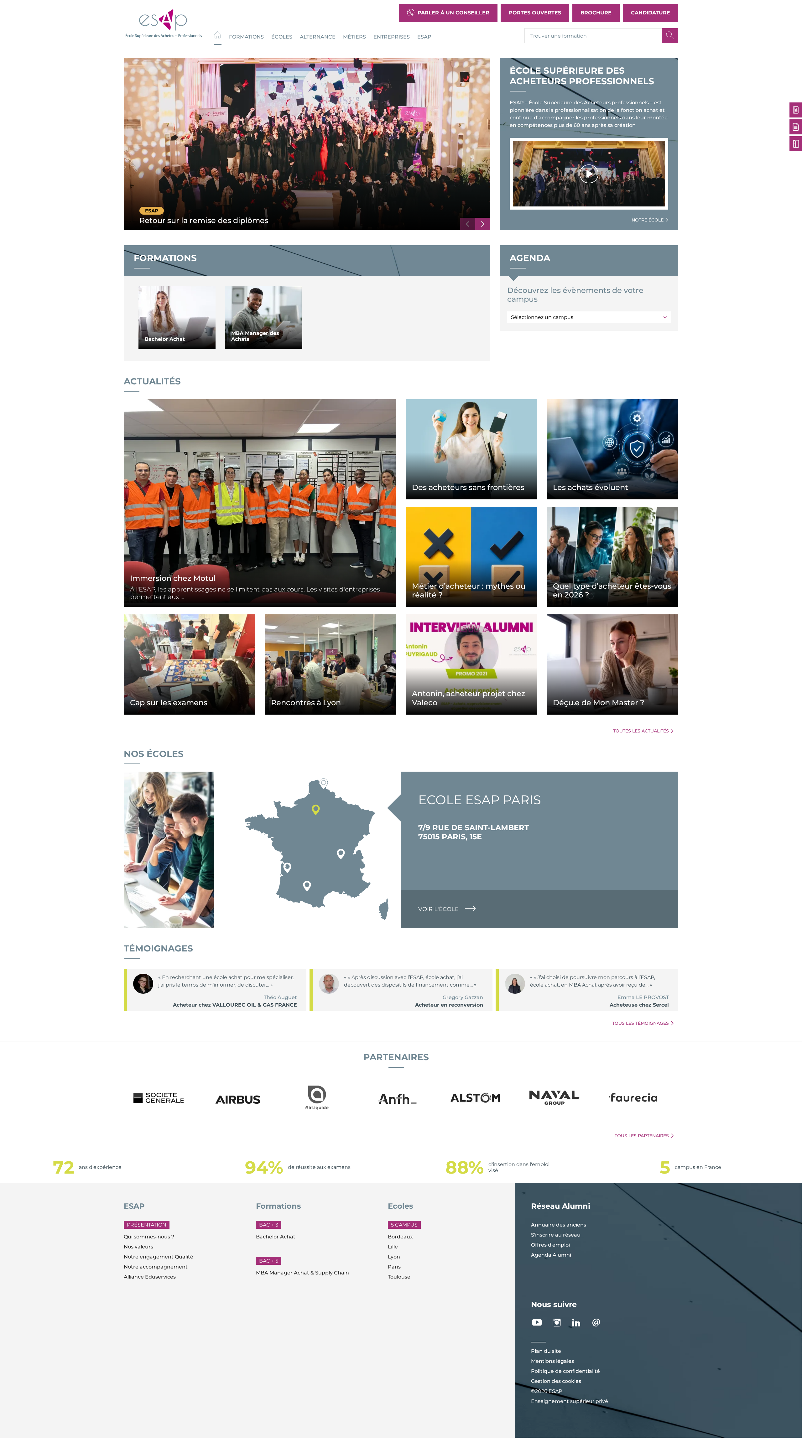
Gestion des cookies (556, 1381)
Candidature (650, 13)
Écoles (281, 36)
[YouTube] (540, 1322)
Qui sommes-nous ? (149, 1237)
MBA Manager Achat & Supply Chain (302, 1273)
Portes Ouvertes (535, 13)
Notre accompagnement (156, 1267)
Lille (393, 1247)
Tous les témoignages (640, 1023)
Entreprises (391, 36)
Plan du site (546, 1351)
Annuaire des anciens (558, 1225)
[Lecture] (589, 174)
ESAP (424, 36)
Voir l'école (438, 909)
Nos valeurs (138, 1247)
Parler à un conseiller (453, 13)
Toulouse (399, 1277)
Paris (394, 1267)
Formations (246, 36)
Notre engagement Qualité (158, 1257)
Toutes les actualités (641, 731)
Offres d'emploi (550, 1245)
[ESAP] (164, 22)
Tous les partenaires (642, 1135)
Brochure (596, 13)
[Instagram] (560, 1322)
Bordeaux (400, 1237)
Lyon (394, 1257)
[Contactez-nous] (599, 1322)
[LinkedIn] (579, 1322)
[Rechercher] (670, 35)
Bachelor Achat (275, 1237)
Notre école (648, 220)
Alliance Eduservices (150, 1277)
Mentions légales (552, 1361)
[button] (467, 224)
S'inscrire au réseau (556, 1235)
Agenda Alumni (551, 1255)
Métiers (354, 36)
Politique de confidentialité (565, 1371)
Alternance (318, 36)
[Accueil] (217, 35)
